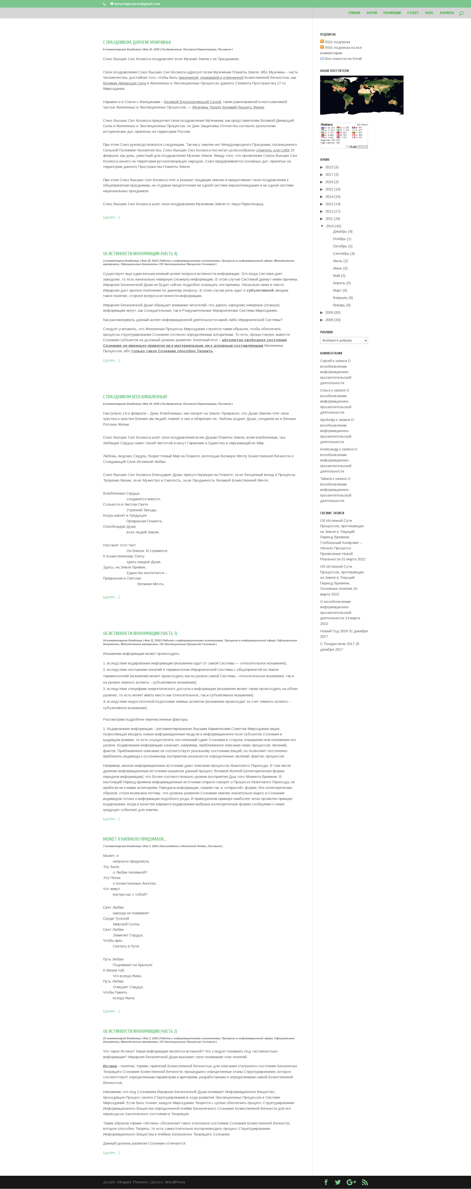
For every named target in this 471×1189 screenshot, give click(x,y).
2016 (329, 182)
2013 (329, 204)
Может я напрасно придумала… (134, 839)
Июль (337, 261)
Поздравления (172, 49)
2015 (329, 189)
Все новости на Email (343, 58)
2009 (329, 312)
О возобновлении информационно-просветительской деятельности (335, 372)
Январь (339, 305)
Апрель (339, 283)
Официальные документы (139, 264)
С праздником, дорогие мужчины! (137, 42)
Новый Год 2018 (334, 631)
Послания (224, 49)
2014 (329, 196)
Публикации (392, 13)
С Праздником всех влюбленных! (135, 397)
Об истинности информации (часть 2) (140, 1031)
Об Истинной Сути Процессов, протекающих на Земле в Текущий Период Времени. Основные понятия (342, 577)
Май (336, 275)
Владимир (134, 49)
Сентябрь (341, 253)
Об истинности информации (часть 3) (140, 633)
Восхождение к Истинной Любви (183, 846)
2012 (329, 211)
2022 (329, 167)
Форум (371, 13)
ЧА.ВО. (429, 13)
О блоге (413, 13)
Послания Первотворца (199, 49)
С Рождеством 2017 (337, 644)
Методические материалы (139, 644)
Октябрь (340, 246)
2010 (330, 226)
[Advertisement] (200, 227)
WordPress (175, 1182)
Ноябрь (339, 239)
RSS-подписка (337, 42)
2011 (329, 218)
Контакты (447, 13)
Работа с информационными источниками (190, 260)
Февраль (340, 298)
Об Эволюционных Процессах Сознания (187, 264)
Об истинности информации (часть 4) (140, 254)
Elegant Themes (132, 1182)
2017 (329, 174)
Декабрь (340, 231)
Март (337, 290)
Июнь (337, 268)
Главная (354, 13)
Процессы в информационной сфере (247, 260)
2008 (329, 320)
